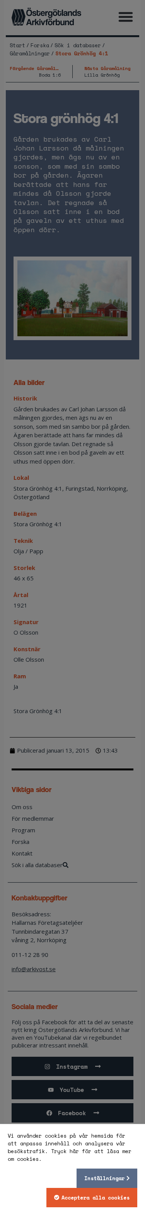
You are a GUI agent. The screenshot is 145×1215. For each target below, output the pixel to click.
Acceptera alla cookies (95, 1197)
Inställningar (104, 1178)
